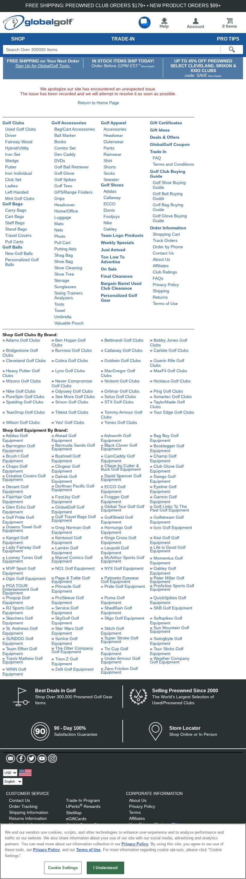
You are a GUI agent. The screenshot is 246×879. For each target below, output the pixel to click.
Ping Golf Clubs (168, 391)
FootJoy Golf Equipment (66, 499)
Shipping (161, 290)
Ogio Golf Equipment (26, 578)
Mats (59, 223)
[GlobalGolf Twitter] (31, 758)
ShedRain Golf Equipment (116, 610)
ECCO (110, 203)
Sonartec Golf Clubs (173, 396)
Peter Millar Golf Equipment (167, 579)
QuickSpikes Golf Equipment (168, 600)
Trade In (158, 151)
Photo (59, 236)
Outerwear (114, 141)
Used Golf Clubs (20, 129)
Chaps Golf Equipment (14, 468)
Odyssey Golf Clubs (74, 391)
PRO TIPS (228, 38)
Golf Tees (63, 185)
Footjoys (112, 216)
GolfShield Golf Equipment (117, 519)
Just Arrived (113, 249)
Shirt (108, 160)
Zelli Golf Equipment (74, 669)
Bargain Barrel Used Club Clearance (121, 286)
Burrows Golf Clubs (73, 350)
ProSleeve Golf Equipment (68, 600)
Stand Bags (16, 229)
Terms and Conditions (173, 164)
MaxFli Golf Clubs (170, 370)
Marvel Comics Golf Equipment (72, 559)
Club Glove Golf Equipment (167, 468)
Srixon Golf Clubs (71, 402)
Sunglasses (65, 286)
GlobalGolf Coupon (170, 144)
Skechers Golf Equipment (17, 620)
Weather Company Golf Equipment (169, 660)
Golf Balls (12, 247)
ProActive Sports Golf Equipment (172, 587)
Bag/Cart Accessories (74, 129)
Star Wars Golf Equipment (67, 631)
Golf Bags (12, 203)
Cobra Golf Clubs (71, 360)
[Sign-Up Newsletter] (10, 758)
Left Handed (16, 192)
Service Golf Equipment (65, 610)
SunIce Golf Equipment (64, 641)
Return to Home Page (98, 102)
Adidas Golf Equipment (15, 438)
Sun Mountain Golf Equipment (169, 629)
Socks (109, 173)
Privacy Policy (166, 284)
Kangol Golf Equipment (15, 540)
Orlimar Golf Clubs (122, 391)
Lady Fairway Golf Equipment (21, 549)
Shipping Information (28, 812)
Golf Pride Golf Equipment (18, 519)
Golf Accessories (69, 122)
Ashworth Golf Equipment (116, 438)
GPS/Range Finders (73, 192)
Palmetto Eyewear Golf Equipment (120, 579)
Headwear (113, 135)
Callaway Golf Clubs (123, 350)
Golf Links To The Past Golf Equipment (169, 508)
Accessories (115, 129)
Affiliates (161, 265)
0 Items (229, 26)
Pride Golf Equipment (124, 586)
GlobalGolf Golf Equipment (68, 509)
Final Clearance (117, 276)
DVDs (59, 160)
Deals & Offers (164, 137)
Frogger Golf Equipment (115, 499)
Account (195, 26)
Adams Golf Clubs (23, 340)
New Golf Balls (19, 253)
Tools (59, 304)
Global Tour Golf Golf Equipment (122, 508)
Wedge (12, 160)
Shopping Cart (166, 234)
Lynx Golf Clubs (70, 370)
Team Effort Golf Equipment (19, 651)
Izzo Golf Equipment (173, 527)
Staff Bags (15, 222)
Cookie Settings (63, 867)
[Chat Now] (145, 23)
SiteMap (74, 812)
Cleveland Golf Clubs (26, 360)
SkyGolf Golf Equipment (65, 620)
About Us (161, 259)
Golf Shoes (112, 185)
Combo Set (65, 148)
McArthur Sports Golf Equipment (122, 559)
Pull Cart (62, 242)
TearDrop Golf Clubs (25, 412)
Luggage (62, 217)
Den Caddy (65, 154)
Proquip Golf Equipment (16, 600)
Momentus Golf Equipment (166, 560)
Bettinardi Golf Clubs (123, 340)
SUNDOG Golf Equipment (17, 641)
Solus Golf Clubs (120, 396)
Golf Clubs (13, 122)
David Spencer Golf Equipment (121, 477)
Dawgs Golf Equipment (163, 479)
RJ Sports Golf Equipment (18, 610)
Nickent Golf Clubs (122, 381)
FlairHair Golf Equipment (16, 499)
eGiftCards (76, 818)
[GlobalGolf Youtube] (41, 758)
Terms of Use (165, 303)
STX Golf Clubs (119, 402)
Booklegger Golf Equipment (167, 448)
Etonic (109, 210)
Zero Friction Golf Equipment (119, 670)
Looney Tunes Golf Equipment (22, 559)
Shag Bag (63, 255)
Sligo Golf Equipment (124, 618)
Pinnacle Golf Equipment (66, 589)
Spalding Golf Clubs (25, 402)
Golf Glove (64, 173)
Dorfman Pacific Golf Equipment (73, 488)
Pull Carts (14, 241)
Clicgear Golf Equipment (66, 468)
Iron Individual (18, 173)
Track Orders (165, 240)
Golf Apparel (113, 122)
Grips (59, 198)
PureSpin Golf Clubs (25, 396)
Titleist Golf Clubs (71, 412)
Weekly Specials (117, 242)
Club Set (13, 179)
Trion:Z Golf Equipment (65, 661)
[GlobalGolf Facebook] (20, 758)
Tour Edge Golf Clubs (174, 412)
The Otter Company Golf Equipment (72, 650)
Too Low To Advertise (113, 259)
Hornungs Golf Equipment (116, 530)
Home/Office (66, 211)
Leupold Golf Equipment (115, 550)
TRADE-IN (123, 38)
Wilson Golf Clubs (23, 422)
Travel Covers (18, 235)
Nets (58, 230)
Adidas (110, 191)
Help (164, 26)
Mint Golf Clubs (19, 198)
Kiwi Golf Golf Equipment (164, 540)
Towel (59, 310)
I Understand (105, 867)
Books (60, 141)
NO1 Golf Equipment (74, 568)
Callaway (112, 197)
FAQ (157, 158)
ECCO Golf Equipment (113, 489)
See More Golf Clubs (75, 396)
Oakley (110, 229)
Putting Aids (65, 248)
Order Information (168, 227)
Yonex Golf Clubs (120, 422)
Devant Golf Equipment (15, 489)
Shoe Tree (64, 274)
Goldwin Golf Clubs (122, 360)
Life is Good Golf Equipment (167, 549)
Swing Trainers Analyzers (68, 295)
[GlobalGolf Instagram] (51, 758)
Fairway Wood (18, 141)
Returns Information (28, 818)
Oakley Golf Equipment (163, 570)
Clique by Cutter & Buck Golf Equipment (121, 467)
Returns (160, 297)
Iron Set (12, 154)
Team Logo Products (122, 235)
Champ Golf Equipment (163, 458)
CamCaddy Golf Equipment (118, 458)
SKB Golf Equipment (173, 608)
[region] (123, 851)
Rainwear (113, 154)
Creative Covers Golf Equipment (24, 477)
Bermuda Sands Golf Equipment (73, 447)
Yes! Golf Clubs (69, 422)
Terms (135, 812)
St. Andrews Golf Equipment (20, 631)
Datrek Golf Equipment (64, 479)
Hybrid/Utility (17, 148)
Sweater (111, 179)
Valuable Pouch (69, 323)
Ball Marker (65, 135)
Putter (10, 167)
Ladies (11, 185)
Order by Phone (168, 246)
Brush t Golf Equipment (15, 458)
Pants (109, 148)
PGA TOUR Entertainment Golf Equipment (20, 589)
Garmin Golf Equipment (163, 499)
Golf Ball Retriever (71, 167)
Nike (108, 222)
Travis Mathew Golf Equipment (22, 660)
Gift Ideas (160, 130)
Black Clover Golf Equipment (119, 447)
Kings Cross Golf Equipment (118, 540)
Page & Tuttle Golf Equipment (71, 579)
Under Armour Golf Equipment (120, 660)
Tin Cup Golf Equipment (114, 651)
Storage (61, 280)
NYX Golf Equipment (123, 568)
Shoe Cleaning (68, 267)
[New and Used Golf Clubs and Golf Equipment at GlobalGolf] (38, 27)
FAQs (158, 278)
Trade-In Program (83, 800)
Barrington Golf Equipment (18, 448)
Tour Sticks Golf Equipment (166, 651)
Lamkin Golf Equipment (65, 550)
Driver (10, 135)
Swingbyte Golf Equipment (166, 641)
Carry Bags (15, 210)
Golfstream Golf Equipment (167, 519)
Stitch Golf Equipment (112, 631)
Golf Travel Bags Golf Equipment (74, 518)
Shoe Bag (63, 261)
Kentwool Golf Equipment (67, 540)
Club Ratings (165, 272)
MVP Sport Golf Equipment (18, 570)
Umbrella (62, 316)
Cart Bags (14, 216)
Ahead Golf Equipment (64, 438)
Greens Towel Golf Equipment (21, 528)
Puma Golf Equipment (112, 600)
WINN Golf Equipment (14, 671)
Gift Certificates (166, 122)
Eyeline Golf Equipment (163, 489)
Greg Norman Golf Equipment (71, 530)
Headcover (64, 204)
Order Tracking (23, 806)
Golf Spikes (65, 179)
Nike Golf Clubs (20, 391)
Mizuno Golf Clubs (23, 381)
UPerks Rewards (83, 806)
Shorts (110, 167)
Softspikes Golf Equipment (166, 620)
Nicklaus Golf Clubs (172, 381)
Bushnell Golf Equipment (66, 458)
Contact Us (163, 253)
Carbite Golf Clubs (171, 350)
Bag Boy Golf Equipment (164, 438)
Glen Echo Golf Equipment (18, 509)
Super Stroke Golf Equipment (119, 640)
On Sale (109, 269)
